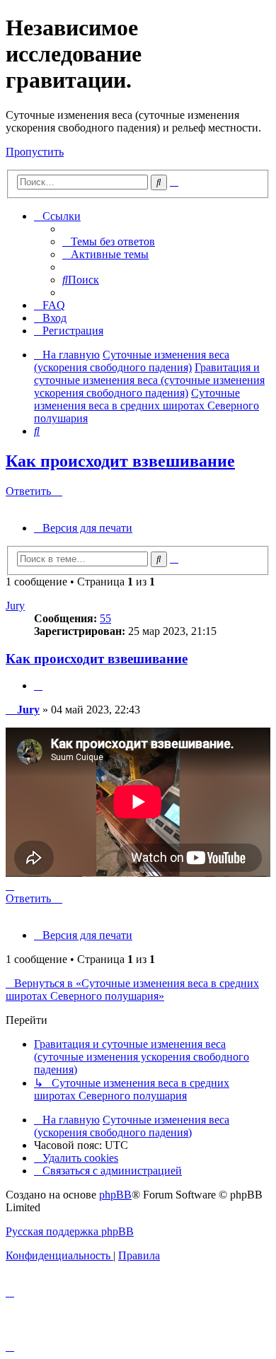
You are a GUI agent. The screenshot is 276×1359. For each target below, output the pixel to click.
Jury (15, 606)
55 (105, 618)
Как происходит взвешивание (120, 461)
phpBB (115, 1195)
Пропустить (35, 152)
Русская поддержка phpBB (70, 1231)
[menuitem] (108, 241)
